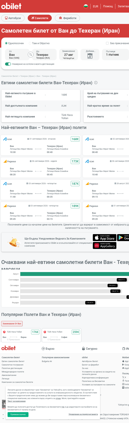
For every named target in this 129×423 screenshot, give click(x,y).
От (10, 51)
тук (62, 407)
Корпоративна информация (95, 377)
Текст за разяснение (16, 401)
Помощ (108, 6)
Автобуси (14, 18)
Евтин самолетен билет (13, 361)
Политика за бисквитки (93, 381)
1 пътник (112, 54)
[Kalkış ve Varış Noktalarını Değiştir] (31, 54)
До (37, 51)
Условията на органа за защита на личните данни (98, 373)
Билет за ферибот (90, 365)
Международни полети (13, 371)
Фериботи (69, 18)
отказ (58, 398)
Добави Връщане (90, 51)
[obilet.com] (18, 8)
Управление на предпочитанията (83, 414)
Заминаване (68, 51)
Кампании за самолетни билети (17, 382)
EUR (95, 6)
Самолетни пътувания (12, 365)
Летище (5, 378)
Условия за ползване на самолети (98, 384)
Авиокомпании (9, 375)
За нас (85, 368)
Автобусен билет (90, 361)
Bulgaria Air (47, 361)
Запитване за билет (91, 395)
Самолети (41, 18)
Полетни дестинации (12, 368)
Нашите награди (90, 388)
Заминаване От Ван (12, 323)
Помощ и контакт (90, 391)
